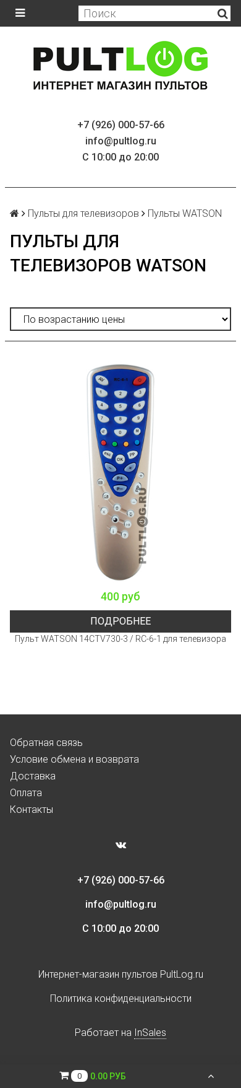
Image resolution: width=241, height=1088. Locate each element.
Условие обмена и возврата (74, 759)
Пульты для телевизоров (83, 213)
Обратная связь (46, 742)
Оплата (26, 793)
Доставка (33, 776)
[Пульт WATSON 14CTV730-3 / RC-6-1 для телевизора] (120, 472)
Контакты (31, 809)
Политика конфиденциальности (121, 998)
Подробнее (120, 621)
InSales (150, 1032)
